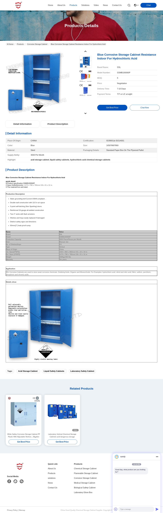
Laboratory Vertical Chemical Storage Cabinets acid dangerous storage (62, 435)
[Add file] (115, 509)
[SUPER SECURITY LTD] (19, 5)
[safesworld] (21, 481)
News (50, 483)
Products (20, 44)
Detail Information (22, 124)
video (96, 5)
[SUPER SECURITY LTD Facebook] (9, 481)
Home (50, 5)
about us (61, 5)
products (73, 5)
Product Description (57, 124)
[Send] (157, 509)
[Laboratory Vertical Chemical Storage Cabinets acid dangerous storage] (62, 413)
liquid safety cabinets (54, 371)
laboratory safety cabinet (82, 371)
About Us (52, 469)
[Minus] (157, 456)
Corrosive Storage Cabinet (37, 44)
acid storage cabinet (27, 371)
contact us (117, 5)
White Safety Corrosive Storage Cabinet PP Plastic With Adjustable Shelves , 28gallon (23, 435)
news (105, 5)
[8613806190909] (15, 481)
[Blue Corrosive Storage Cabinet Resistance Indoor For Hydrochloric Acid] (37, 81)
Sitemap (22, 510)
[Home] (20, 469)
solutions (85, 5)
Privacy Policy (12, 510)
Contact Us (52, 488)
